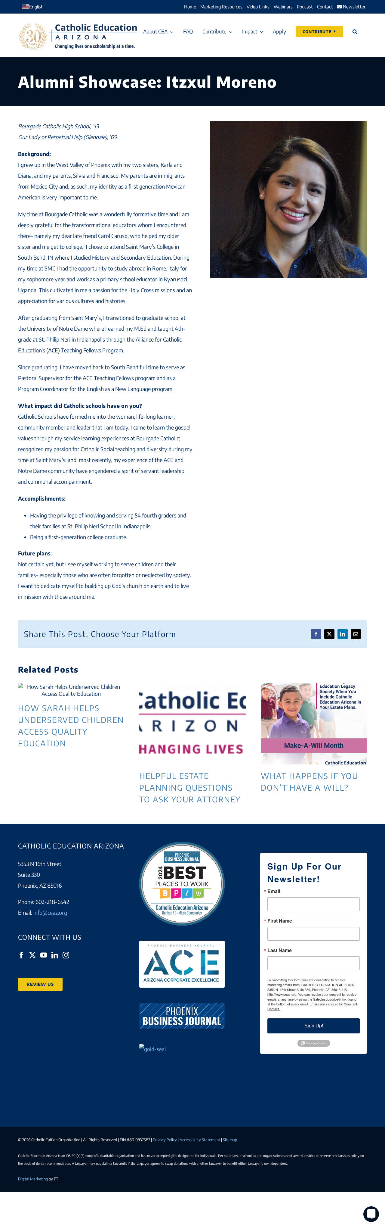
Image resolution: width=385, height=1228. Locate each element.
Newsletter (353, 6)
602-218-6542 (52, 901)
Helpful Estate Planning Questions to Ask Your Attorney (192, 724)
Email (273, 891)
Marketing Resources (221, 6)
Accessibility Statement (200, 1139)
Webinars (283, 6)
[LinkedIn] (54, 955)
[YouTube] (43, 955)
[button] (355, 31)
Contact (325, 6)
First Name (279, 920)
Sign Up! (313, 1025)
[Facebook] (21, 955)
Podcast (305, 6)
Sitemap (230, 1139)
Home (190, 6)
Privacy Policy (165, 1139)
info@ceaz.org (50, 912)
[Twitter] (32, 955)
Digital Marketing (33, 1178)
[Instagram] (66, 955)
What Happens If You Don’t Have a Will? (313, 724)
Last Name (279, 950)
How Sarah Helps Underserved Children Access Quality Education (71, 690)
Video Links (258, 6)
